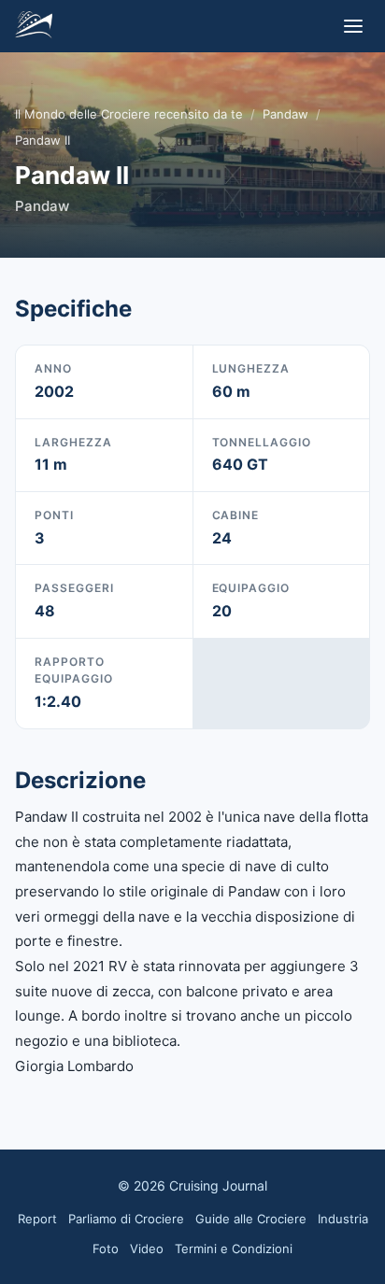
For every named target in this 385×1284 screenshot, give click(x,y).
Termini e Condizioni (233, 1248)
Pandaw (285, 113)
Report (37, 1218)
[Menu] (353, 26)
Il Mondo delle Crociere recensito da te (129, 113)
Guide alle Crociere (251, 1218)
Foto (106, 1248)
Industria (343, 1218)
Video (147, 1248)
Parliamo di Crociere (126, 1218)
